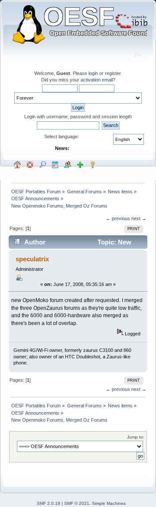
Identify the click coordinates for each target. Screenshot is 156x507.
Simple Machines (109, 503)
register (112, 73)
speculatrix (32, 259)
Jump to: (135, 437)
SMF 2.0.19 (48, 503)
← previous (118, 218)
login (93, 73)
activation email (97, 79)
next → (138, 218)
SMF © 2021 (76, 503)
